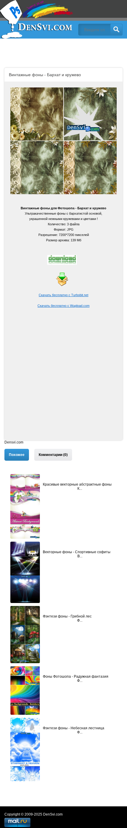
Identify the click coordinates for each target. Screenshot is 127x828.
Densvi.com (13, 442)
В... (79, 556)
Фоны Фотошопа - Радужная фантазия (75, 676)
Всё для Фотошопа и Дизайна (37, 19)
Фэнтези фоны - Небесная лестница (73, 728)
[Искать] (116, 30)
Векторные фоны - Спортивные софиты (76, 552)
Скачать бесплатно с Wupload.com (63, 305)
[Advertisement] (63, 376)
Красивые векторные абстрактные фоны (77, 484)
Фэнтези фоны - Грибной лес (67, 616)
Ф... (79, 620)
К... (79, 488)
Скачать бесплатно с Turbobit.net (63, 295)
